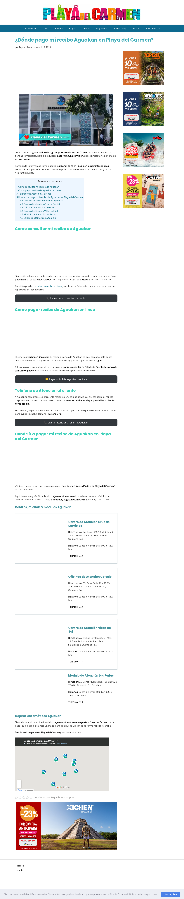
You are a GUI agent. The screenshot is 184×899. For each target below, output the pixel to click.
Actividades (30, 28)
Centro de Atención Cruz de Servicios (41, 204)
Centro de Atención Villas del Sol (39, 210)
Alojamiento (102, 28)
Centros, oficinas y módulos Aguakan (41, 200)
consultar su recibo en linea (47, 286)
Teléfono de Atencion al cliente (33, 193)
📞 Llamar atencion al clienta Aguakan (66, 422)
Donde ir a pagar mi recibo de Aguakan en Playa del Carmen (49, 197)
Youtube (19, 870)
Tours (45, 28)
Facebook (20, 865)
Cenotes (86, 28)
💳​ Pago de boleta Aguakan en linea (66, 379)
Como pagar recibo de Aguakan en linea (38, 190)
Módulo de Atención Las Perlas (38, 214)
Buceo (136, 28)
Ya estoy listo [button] (171, 894)
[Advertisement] (66, 72)
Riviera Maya (120, 28)
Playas (72, 28)
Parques (59, 28)
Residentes (151, 28)
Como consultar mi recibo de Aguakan (37, 186)
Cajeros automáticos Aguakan (38, 217)
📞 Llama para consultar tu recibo (66, 298)
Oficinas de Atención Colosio (37, 207)
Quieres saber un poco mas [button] (143, 894)
